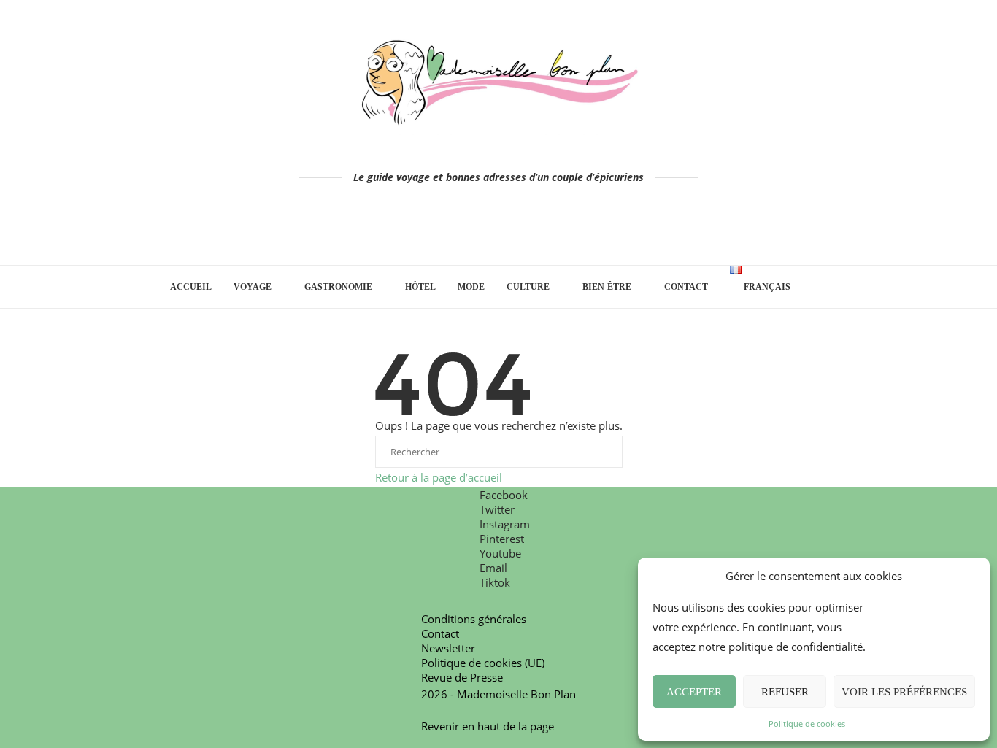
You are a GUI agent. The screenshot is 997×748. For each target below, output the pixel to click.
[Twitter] (458, 230)
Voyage (253, 287)
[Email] (540, 230)
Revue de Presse (462, 677)
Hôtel (420, 287)
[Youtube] (519, 230)
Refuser (785, 692)
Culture (528, 287)
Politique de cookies (807, 723)
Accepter (694, 692)
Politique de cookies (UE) (482, 662)
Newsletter (448, 648)
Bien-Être (606, 287)
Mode (471, 287)
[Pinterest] (499, 230)
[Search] (819, 287)
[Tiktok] (560, 230)
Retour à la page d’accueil (438, 477)
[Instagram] (478, 230)
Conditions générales (473, 619)
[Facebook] (438, 230)
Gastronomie (338, 287)
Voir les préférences (904, 692)
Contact (686, 287)
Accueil (191, 287)
